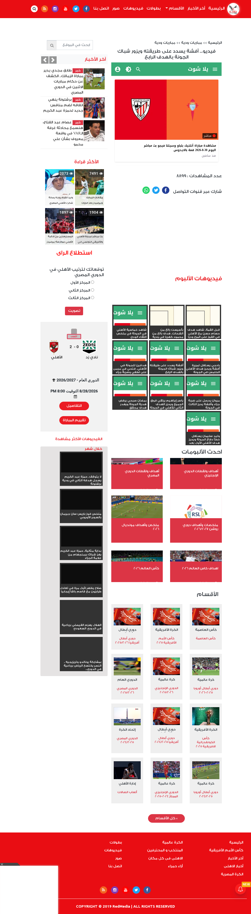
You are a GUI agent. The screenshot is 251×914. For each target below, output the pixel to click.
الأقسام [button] (176, 8)
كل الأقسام (166, 818)
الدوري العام (127, 679)
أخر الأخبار (196, 8)
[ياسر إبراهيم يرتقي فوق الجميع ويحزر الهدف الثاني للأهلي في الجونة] (166, 395)
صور (116, 8)
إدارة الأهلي (127, 783)
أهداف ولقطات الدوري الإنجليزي (201, 473)
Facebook (165, 190)
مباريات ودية (191, 43)
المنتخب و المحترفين (165, 850)
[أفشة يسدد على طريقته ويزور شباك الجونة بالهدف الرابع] (166, 360)
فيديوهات (133, 8)
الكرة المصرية (232, 874)
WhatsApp (146, 190)
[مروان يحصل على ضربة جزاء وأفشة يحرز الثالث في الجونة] (203, 395)
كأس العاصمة (206, 630)
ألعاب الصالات (127, 792)
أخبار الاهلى (233, 866)
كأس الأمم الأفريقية (226, 850)
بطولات (154, 8)
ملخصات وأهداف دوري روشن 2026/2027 (200, 527)
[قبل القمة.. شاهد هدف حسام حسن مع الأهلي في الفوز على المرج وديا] (203, 325)
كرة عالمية (205, 679)
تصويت (74, 311)
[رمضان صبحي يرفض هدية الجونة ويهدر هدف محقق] (130, 395)
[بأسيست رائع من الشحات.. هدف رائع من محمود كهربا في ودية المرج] (166, 325)
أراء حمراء (175, 866)
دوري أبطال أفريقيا (127, 630)
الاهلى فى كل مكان (165, 858)
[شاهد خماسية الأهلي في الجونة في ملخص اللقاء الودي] (130, 325)
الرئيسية (216, 8)
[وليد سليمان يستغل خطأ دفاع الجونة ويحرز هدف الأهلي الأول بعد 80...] (203, 431)
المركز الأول (80, 283)
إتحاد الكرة (127, 729)
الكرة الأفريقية (166, 630)
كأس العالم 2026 (146, 568)
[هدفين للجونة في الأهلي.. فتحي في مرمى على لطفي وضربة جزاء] (130, 360)
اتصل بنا (101, 8)
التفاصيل (74, 406)
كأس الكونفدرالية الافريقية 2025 (206, 742)
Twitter (156, 190)
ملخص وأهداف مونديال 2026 (140, 527)
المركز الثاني (80, 290)
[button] (45, 60)
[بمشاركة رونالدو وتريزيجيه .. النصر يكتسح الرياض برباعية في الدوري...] (81, 657)
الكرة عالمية (172, 842)
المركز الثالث (79, 298)
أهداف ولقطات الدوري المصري (142, 473)
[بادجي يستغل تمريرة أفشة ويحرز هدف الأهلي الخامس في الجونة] (203, 360)
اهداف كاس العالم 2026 (200, 568)
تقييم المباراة (74, 420)
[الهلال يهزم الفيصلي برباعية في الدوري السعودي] (81, 620)
